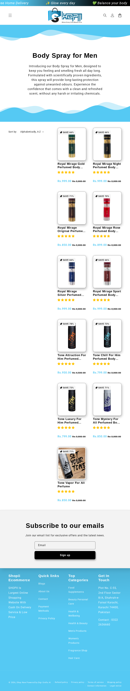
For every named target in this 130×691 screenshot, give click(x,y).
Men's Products (77, 631)
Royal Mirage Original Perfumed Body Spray (71, 229)
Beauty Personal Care (78, 601)
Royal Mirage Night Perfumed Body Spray (107, 165)
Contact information (96, 686)
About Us (43, 591)
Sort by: (12, 131)
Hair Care (74, 658)
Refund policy (61, 682)
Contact (43, 599)
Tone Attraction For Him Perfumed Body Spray (72, 357)
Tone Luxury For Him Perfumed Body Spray (70, 421)
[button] (10, 15)
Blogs (41, 583)
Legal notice (116, 686)
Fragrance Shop (77, 650)
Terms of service (96, 682)
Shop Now (21, 682)
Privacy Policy (46, 618)
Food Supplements (76, 589)
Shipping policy (114, 682)
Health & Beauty (78, 623)
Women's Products (73, 640)
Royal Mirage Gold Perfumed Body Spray (71, 165)
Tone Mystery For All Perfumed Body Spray (107, 421)
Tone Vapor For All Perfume (71, 484)
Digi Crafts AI (44, 682)
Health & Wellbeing (74, 613)
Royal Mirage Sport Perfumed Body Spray (107, 293)
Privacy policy (77, 682)
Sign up (65, 555)
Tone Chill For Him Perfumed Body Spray (107, 357)
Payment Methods (43, 608)
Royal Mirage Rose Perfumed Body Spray (106, 229)
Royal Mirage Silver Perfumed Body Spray (69, 293)
